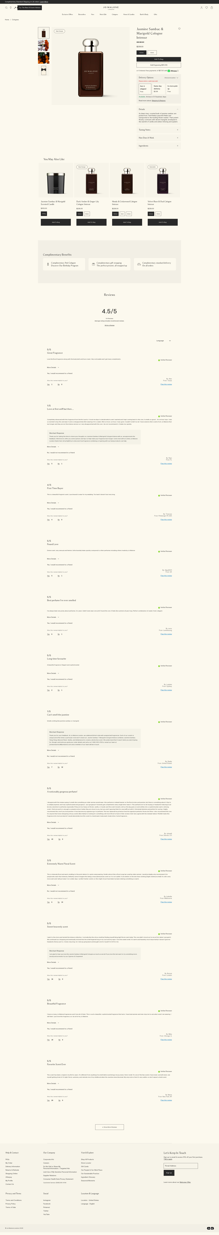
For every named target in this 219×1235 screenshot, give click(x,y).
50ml (152, 53)
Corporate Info (48, 1160)
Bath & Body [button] (144, 14)
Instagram (47, 1200)
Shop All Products (87, 1160)
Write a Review (109, 325)
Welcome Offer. (185, 1182)
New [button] (92, 14)
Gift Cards (85, 1167)
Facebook (46, 1204)
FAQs (7, 1160)
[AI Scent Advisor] (15, 7)
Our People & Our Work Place (91, 1170)
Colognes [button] (115, 14)
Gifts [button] (155, 14)
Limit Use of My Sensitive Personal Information (60, 1172)
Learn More (44, 2)
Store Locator (86, 1163)
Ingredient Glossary (88, 1177)
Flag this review (166, 384)
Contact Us (10, 1184)
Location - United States (90, 1200)
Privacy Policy (11, 1204)
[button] (67, 14)
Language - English (88, 1204)
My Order (9, 1163)
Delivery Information (13, 1167)
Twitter (45, 1211)
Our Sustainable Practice (90, 1174)
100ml (141, 53)
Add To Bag (158, 59)
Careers (46, 1163)
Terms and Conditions (14, 1200)
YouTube (46, 1215)
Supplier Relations (49, 1176)
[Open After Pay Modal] (178, 71)
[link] (56, 180)
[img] (201, 7)
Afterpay (9, 1177)
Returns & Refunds (12, 1170)
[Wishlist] (179, 29)
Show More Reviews (110, 1127)
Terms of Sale (11, 1207)
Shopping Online (11, 1174)
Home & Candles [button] (128, 14)
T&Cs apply (168, 1159)
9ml (122, 214)
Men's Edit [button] (103, 14)
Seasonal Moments (88, 1181)
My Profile (9, 1181)
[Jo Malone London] (111, 8)
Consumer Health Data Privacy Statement (58, 1179)
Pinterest (46, 1207)
